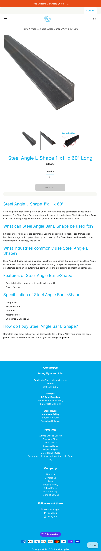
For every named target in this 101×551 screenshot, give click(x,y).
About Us (50, 474)
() (90, 10)
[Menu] (5, 19)
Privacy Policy (50, 491)
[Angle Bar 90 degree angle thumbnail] (50, 140)
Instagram (51, 516)
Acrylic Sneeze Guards (50, 435)
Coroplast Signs (50, 439)
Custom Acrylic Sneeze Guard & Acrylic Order (50, 456)
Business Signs (50, 446)
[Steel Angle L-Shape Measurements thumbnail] (69, 140)
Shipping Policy (50, 484)
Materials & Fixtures (50, 453)
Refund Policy (50, 488)
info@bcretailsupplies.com (54, 380)
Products (35, 29)
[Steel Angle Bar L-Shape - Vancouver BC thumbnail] (31, 140)
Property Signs (50, 449)
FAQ (50, 459)
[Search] (94, 19)
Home (25, 29)
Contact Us (50, 477)
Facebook (51, 513)
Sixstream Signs (51, 509)
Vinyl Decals (50, 442)
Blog (50, 481)
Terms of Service (50, 495)
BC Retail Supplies (60, 549)
